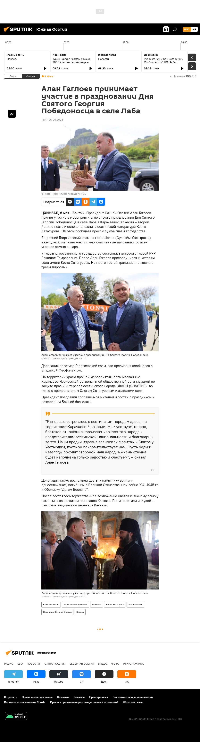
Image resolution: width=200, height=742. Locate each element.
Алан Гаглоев (135, 604)
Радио (8, 663)
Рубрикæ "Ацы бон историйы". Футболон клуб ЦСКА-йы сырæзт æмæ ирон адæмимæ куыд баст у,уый (163, 64)
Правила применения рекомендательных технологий (84, 702)
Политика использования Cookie (25, 702)
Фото (115, 663)
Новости (12, 59)
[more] (152, 470)
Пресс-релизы (98, 697)
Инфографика (133, 663)
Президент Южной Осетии (57, 611)
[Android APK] (16, 716)
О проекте (10, 697)
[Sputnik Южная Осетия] (19, 32)
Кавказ (80, 611)
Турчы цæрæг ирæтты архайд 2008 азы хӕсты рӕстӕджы (71, 60)
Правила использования (37, 697)
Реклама (79, 697)
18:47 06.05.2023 (52, 119)
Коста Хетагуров (115, 604)
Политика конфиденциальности (132, 697)
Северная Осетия (82, 663)
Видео (102, 663)
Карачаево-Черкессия (75, 604)
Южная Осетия (51, 604)
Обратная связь (133, 702)
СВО (20, 663)
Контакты (63, 697)
